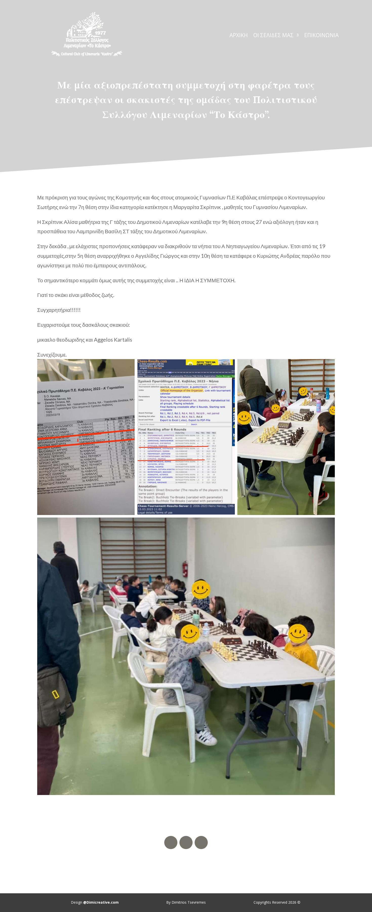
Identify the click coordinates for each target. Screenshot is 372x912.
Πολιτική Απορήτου (186, 864)
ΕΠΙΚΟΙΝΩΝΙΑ (321, 36)
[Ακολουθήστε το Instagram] (201, 842)
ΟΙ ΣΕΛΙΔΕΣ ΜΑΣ (273, 36)
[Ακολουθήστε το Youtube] (186, 842)
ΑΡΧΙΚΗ (239, 36)
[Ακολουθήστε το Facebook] (170, 842)
